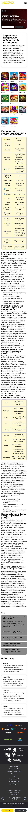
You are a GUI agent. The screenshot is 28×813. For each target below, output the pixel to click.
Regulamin (14, 773)
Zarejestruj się (20, 810)
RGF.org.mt (14, 794)
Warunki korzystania (14, 784)
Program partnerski (14, 778)
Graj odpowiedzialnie (14, 768)
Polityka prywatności (14, 766)
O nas (14, 776)
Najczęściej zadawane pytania (14, 771)
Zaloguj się (7, 810)
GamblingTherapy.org (14, 792)
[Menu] (25, 3)
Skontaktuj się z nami (14, 781)
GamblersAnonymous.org (14, 790)
